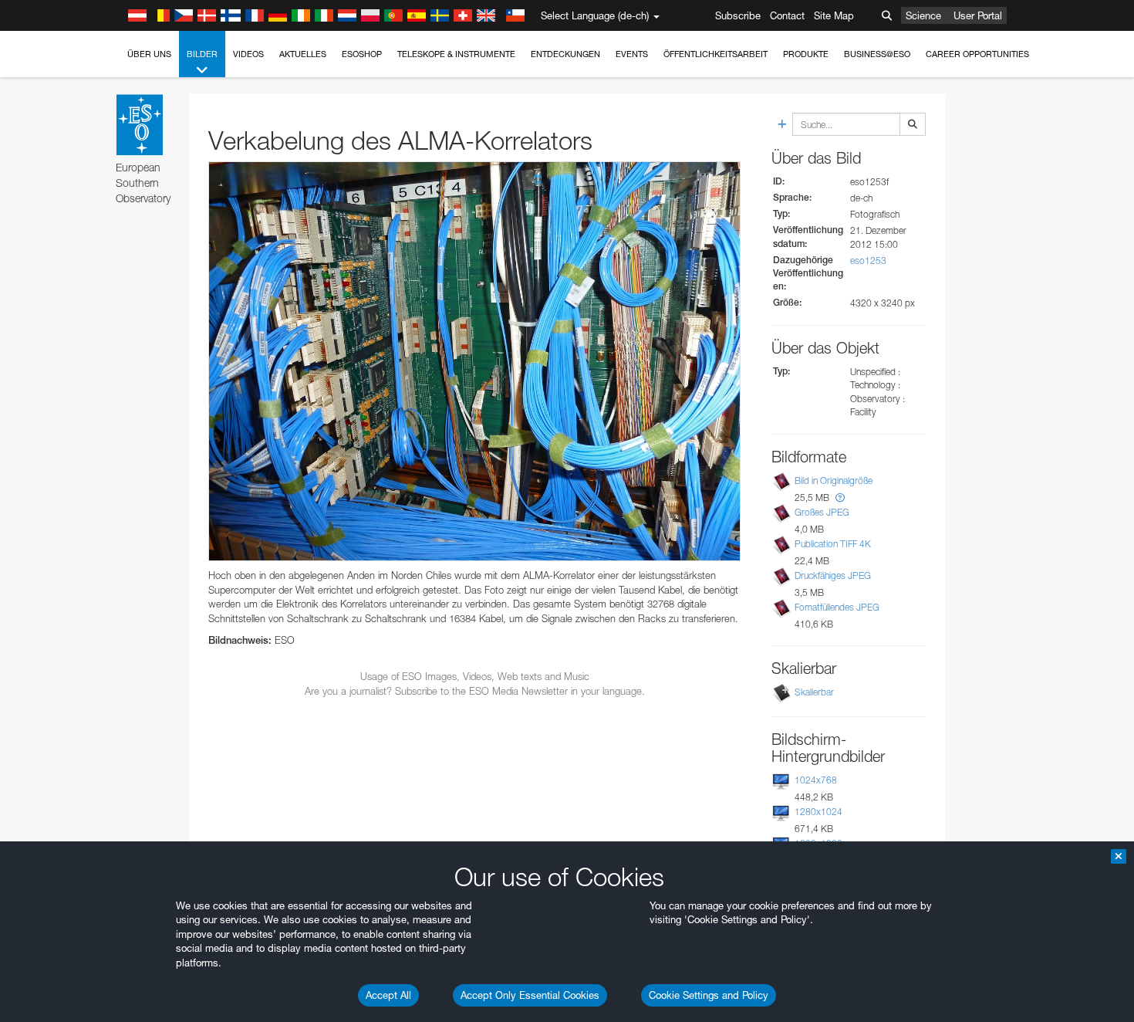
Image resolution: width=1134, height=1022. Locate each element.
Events (632, 54)
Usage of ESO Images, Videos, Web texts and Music (474, 676)
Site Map (834, 15)
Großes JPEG (822, 512)
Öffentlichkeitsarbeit (715, 54)
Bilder (202, 54)
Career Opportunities (977, 54)
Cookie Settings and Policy (708, 995)
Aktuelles (302, 54)
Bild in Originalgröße (833, 480)
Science (923, 15)
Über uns (149, 54)
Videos (248, 54)
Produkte (806, 54)
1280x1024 (818, 811)
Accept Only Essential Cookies (530, 995)
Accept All (388, 995)
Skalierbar (814, 692)
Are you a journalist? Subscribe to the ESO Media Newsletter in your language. (475, 691)
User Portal (977, 15)
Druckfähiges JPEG (833, 575)
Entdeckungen (565, 54)
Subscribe (738, 15)
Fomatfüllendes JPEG (837, 607)
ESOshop (362, 54)
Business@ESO (877, 54)
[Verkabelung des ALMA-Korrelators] (474, 361)
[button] (840, 497)
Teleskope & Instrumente (456, 54)
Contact (787, 15)
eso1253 (868, 260)
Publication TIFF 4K (833, 544)
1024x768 (816, 780)
